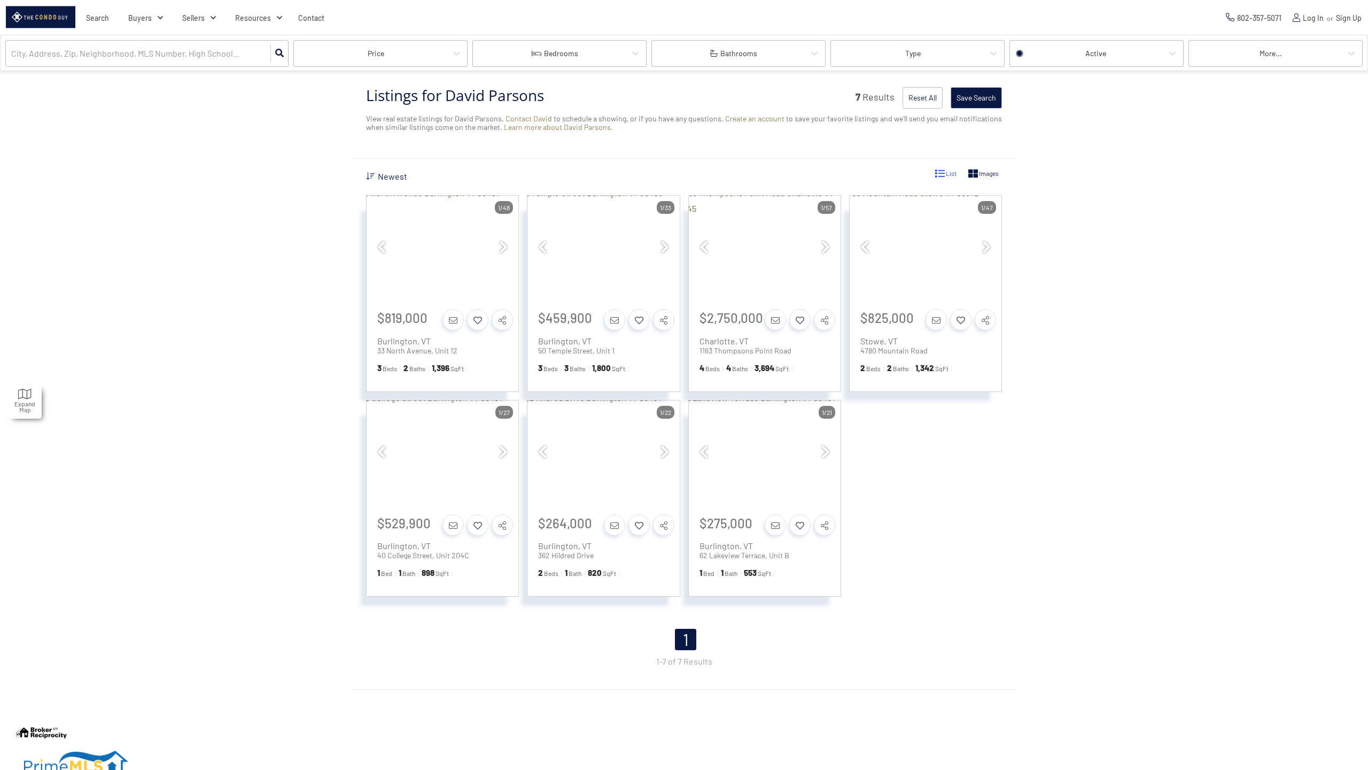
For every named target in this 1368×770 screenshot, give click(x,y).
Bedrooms (561, 53)
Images (988, 173)
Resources (253, 17)
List (951, 173)
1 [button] (686, 639)
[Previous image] (382, 247)
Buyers (140, 17)
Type (913, 53)
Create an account (754, 118)
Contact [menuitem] (311, 17)
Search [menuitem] (97, 17)
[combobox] (12, 54)
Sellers (193, 17)
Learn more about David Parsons (557, 127)
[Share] (502, 319)
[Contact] (453, 319)
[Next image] (503, 247)
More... (1271, 53)
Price (376, 53)
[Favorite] (477, 319)
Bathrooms (738, 53)
